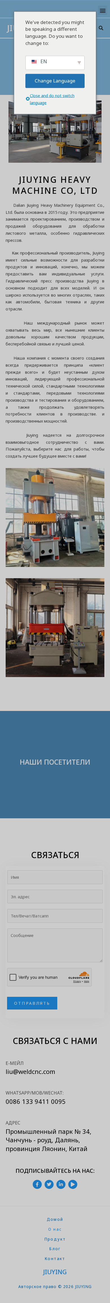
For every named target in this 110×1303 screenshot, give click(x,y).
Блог (55, 1248)
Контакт (55, 1258)
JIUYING (55, 1272)
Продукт (55, 1239)
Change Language (55, 80)
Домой (55, 1219)
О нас (55, 1229)
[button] (102, 10)
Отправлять (32, 1003)
